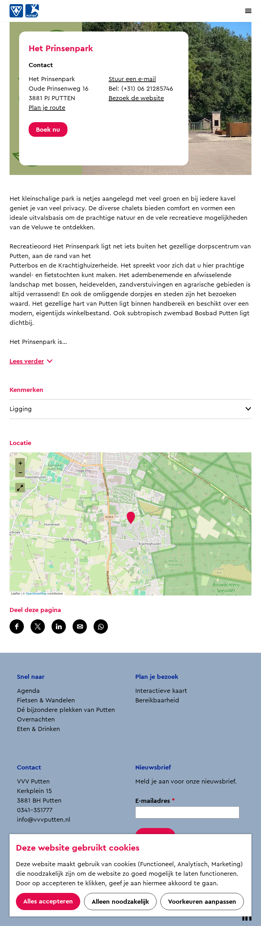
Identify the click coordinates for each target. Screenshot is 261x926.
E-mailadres (157, 800)
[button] (130, 518)
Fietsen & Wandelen (46, 700)
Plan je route (47, 108)
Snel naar (31, 676)
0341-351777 (35, 810)
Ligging (21, 409)
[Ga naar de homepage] (32, 11)
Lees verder (27, 361)
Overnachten (36, 719)
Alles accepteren (48, 901)
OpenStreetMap (36, 593)
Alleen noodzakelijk (120, 901)
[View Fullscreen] (20, 487)
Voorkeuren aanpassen (202, 901)
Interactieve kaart (161, 691)
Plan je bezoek (156, 676)
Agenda (28, 691)
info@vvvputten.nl (43, 820)
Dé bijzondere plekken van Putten (66, 710)
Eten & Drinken (38, 729)
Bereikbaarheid (157, 700)
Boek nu (48, 129)
